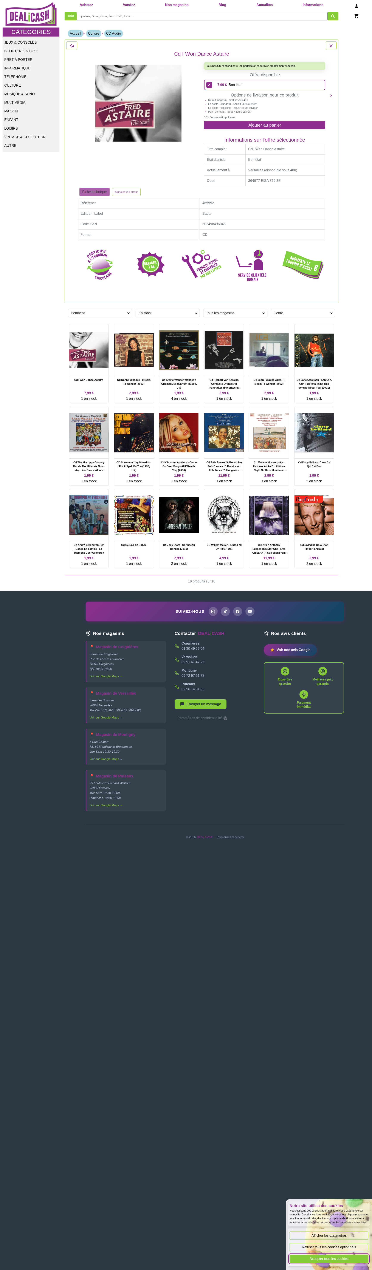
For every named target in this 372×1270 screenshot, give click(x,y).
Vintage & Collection (25, 137)
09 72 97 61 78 (192, 675)
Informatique (17, 68)
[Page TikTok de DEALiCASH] (225, 611)
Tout (70, 16)
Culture (12, 85)
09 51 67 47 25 (192, 662)
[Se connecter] (356, 6)
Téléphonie (15, 77)
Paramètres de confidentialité (200, 718)
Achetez (86, 5)
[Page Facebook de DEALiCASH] (237, 611)
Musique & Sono (19, 94)
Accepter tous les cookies (329, 1259)
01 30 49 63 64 (192, 648)
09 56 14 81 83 (192, 689)
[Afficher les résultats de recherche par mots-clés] (333, 16)
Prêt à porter (18, 59)
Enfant (11, 120)
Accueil (75, 33)
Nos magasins (177, 5)
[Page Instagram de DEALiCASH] (213, 611)
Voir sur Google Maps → (106, 676)
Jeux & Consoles (20, 42)
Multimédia (14, 102)
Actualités (264, 5)
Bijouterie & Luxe (21, 51)
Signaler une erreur (126, 191)
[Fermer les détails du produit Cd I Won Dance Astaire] (72, 45)
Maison (11, 111)
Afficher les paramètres (329, 1235)
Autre (10, 145)
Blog (222, 5)
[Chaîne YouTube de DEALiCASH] (249, 611)
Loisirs (11, 128)
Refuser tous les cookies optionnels (329, 1247)
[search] (202, 16)
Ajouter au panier (264, 125)
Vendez (129, 5)
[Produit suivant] (331, 95)
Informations (313, 5)
